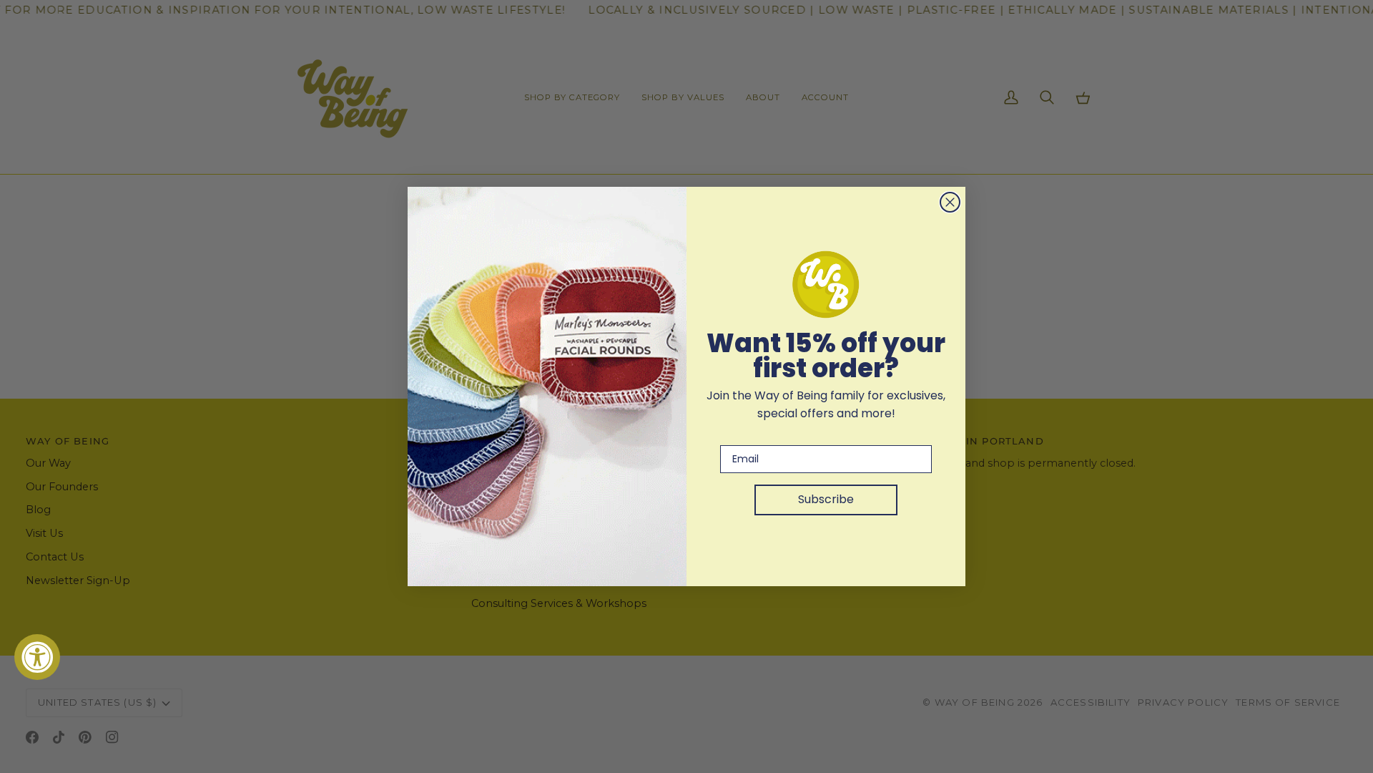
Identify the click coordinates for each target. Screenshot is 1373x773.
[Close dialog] (950, 202)
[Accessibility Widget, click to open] (37, 657)
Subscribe (826, 499)
